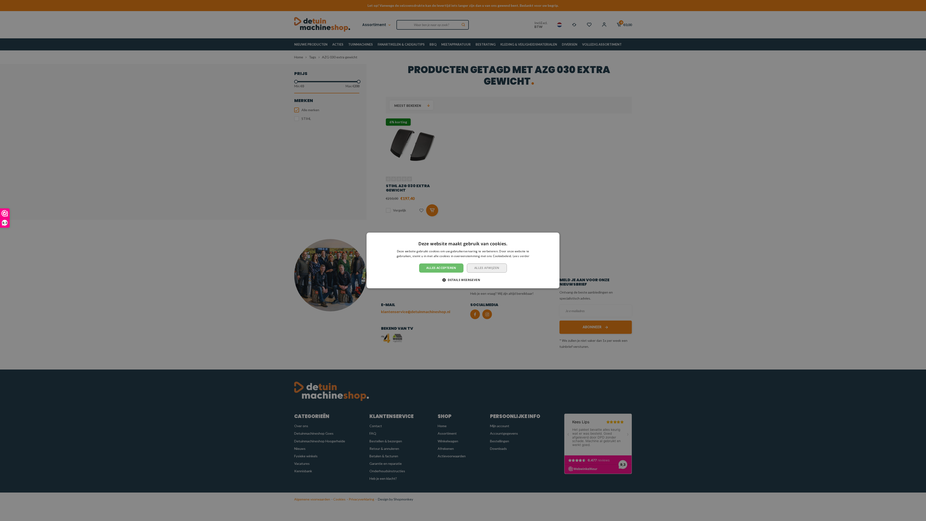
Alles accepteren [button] (441, 268)
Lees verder (521, 256)
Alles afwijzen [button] (486, 268)
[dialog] (463, 260)
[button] (463, 280)
